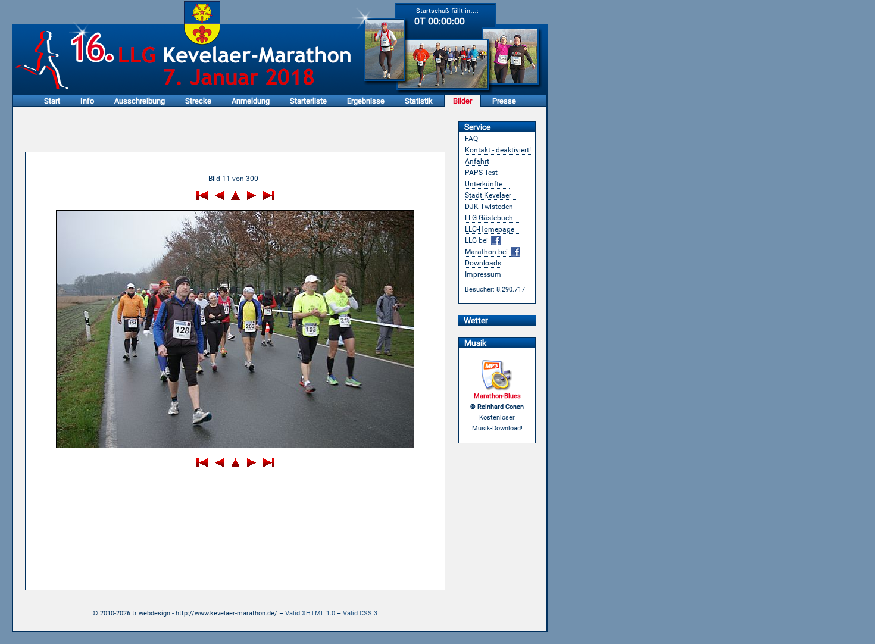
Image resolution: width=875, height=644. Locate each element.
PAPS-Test (481, 172)
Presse (504, 100)
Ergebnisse (366, 100)
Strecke (198, 100)
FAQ (471, 139)
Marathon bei (487, 252)
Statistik (419, 100)
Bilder (462, 100)
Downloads (483, 263)
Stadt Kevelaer (488, 195)
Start (52, 100)
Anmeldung (251, 100)
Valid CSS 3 (360, 613)
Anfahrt (477, 161)
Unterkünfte (483, 184)
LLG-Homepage (489, 229)
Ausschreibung (139, 100)
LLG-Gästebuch (489, 218)
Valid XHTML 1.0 (310, 613)
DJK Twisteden (489, 206)
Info (87, 100)
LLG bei (477, 240)
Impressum (483, 274)
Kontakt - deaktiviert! (498, 150)
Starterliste (308, 100)
